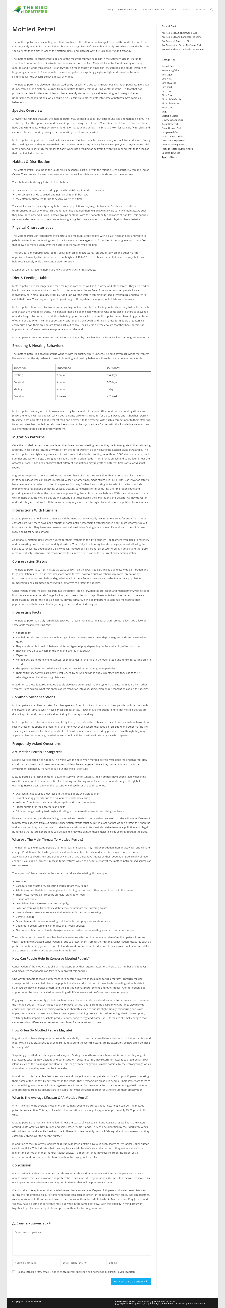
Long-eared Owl (170, 132)
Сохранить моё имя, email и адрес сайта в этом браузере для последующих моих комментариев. (76, 1271)
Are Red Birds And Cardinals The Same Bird (184, 49)
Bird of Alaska (169, 82)
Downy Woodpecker (172, 119)
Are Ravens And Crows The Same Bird (181, 45)
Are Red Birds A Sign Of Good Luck (179, 32)
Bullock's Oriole (170, 115)
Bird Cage (167, 74)
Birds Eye (166, 91)
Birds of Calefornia (171, 99)
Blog (164, 111)
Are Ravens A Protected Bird (176, 41)
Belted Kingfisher (171, 70)
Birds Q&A (167, 107)
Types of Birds (169, 157)
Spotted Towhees (171, 152)
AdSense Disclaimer (125, 1301)
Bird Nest (167, 78)
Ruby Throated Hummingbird (177, 148)
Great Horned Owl (171, 128)
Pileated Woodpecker (173, 144)
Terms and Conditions (164, 1301)
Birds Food (167, 95)
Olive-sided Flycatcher (173, 140)
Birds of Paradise (170, 103)
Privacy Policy (144, 1301)
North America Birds (172, 136)
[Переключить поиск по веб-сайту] (211, 9)
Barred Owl (167, 66)
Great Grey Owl (170, 123)
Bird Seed (167, 86)
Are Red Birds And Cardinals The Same (181, 36)
